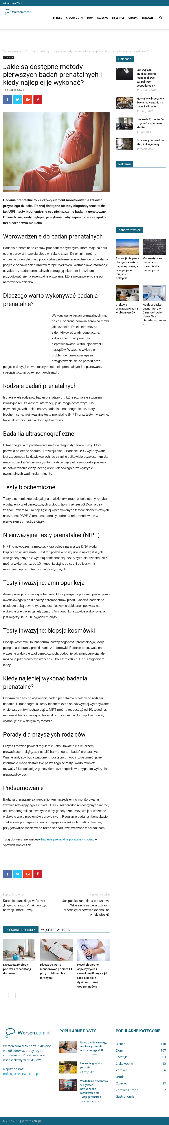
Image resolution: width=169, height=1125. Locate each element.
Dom (90, 17)
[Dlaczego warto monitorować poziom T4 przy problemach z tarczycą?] (56, 950)
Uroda (133, 17)
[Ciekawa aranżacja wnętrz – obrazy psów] (127, 293)
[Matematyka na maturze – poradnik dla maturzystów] (154, 247)
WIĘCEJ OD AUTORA (55, 930)
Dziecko (102, 17)
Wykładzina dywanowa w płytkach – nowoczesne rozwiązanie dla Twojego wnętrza (94, 1089)
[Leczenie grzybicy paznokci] (68, 1067)
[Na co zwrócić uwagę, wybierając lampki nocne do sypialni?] (68, 1047)
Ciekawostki (74, 17)
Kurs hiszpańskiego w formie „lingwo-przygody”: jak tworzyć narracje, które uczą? (25, 905)
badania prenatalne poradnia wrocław (67, 839)
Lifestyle (118, 17)
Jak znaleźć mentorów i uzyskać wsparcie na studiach (151, 123)
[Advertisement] (84, 39)
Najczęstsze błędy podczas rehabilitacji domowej (17, 969)
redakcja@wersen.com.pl (21, 1074)
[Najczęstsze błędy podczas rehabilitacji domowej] (19, 950)
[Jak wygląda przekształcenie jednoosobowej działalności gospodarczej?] (124, 74)
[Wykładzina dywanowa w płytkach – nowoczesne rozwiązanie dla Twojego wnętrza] (68, 1085)
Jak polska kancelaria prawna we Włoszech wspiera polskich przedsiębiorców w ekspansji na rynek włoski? (86, 908)
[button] (160, 18)
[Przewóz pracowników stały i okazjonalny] (124, 144)
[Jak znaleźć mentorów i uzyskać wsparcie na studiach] (124, 123)
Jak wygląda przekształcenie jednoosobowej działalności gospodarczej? (146, 77)
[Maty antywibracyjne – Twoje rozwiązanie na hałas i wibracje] (124, 103)
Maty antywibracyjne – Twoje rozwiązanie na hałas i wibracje (150, 102)
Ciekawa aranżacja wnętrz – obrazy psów (127, 308)
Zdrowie (147, 17)
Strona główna (12, 51)
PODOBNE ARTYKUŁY (21, 930)
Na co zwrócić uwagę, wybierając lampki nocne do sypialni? (93, 1046)
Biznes (57, 17)
